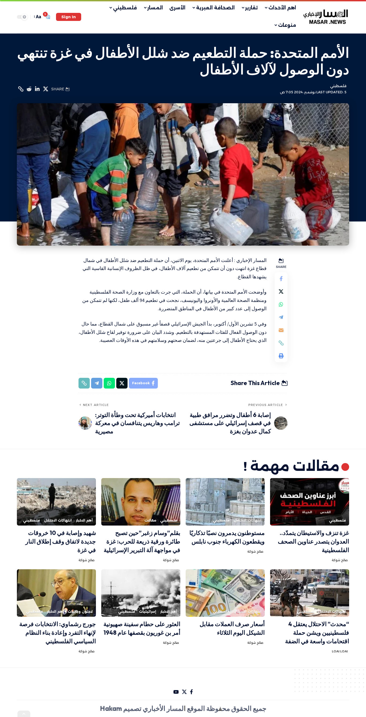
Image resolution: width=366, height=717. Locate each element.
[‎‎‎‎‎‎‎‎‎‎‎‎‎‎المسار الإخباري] (326, 17)
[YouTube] (176, 692)
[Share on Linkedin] (37, 89)
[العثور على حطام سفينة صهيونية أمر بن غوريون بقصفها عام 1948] (140, 593)
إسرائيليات (147, 611)
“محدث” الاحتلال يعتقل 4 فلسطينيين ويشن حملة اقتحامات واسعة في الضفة (317, 632)
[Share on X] (45, 89)
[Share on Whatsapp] (281, 304)
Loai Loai (340, 651)
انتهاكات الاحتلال (248, 520)
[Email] (281, 330)
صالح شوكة (340, 560)
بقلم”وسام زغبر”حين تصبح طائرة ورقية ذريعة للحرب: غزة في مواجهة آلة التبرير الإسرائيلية (142, 541)
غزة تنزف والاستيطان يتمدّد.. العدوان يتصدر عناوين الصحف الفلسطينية (313, 541)
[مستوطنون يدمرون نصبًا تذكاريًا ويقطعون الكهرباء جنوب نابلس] (225, 502)
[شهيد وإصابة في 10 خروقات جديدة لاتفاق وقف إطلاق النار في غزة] (56, 502)
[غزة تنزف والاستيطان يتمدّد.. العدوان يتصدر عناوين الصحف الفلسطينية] (309, 502)
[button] (68, 17)
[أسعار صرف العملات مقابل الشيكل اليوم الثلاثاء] (225, 593)
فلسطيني (338, 86)
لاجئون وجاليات (80, 611)
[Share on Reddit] (29, 89)
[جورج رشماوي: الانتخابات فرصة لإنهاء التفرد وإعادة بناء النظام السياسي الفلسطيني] (56, 593)
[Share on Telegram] (281, 317)
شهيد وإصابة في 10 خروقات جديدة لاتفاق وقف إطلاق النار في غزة (60, 541)
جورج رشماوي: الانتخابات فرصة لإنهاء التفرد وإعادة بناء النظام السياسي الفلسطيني (57, 632)
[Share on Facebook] (281, 278)
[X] (184, 692)
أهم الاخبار (84, 520)
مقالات (150, 520)
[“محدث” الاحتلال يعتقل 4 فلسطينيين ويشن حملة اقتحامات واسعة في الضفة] (309, 593)
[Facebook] (191, 692)
